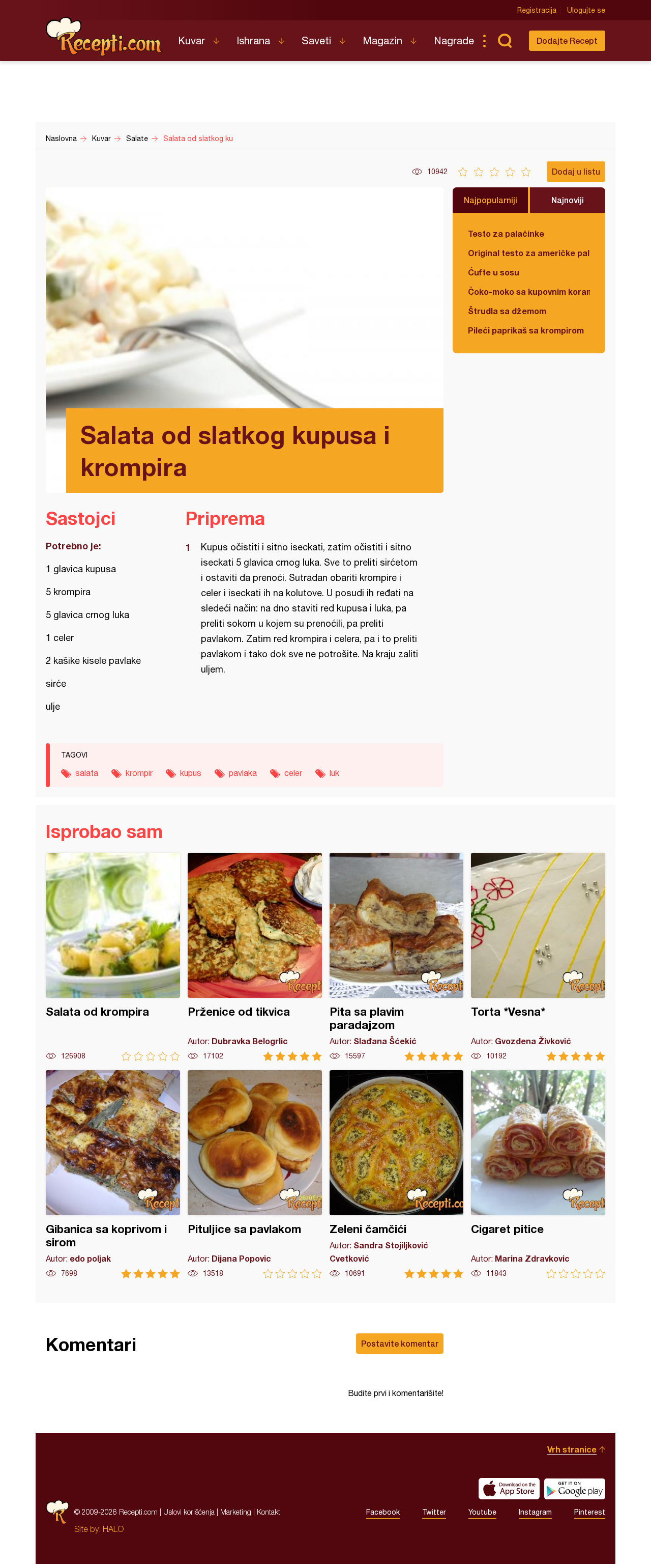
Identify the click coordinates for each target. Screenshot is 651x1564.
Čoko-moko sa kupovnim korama (529, 291)
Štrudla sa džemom (507, 311)
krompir (139, 772)
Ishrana (253, 40)
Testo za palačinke (506, 233)
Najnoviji (567, 200)
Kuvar (191, 40)
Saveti (316, 40)
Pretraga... (504, 41)
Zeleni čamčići (397, 1174)
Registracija (536, 10)
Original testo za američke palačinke (529, 253)
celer (293, 772)
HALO (113, 1528)
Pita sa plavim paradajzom (397, 957)
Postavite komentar (399, 1343)
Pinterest (589, 1512)
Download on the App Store (509, 1488)
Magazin (382, 40)
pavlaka (243, 772)
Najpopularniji (490, 200)
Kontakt (268, 1511)
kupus (190, 772)
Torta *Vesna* (538, 957)
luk (334, 772)
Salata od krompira (113, 957)
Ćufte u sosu (493, 272)
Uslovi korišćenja (189, 1511)
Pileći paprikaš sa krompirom (526, 330)
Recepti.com (104, 37)
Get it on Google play (574, 1488)
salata (86, 772)
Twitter (434, 1512)
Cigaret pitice (538, 1174)
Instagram (535, 1512)
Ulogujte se (586, 10)
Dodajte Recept (567, 40)
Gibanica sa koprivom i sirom (113, 1174)
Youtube (482, 1512)
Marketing (235, 1511)
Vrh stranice (572, 1449)
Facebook (383, 1512)
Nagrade (454, 40)
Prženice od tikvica (255, 957)
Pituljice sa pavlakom (255, 1174)
